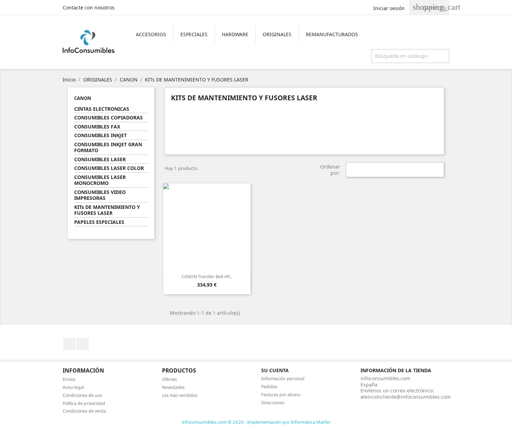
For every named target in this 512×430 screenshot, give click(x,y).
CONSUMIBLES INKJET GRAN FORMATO (108, 147)
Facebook (69, 344)
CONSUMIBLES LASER (100, 159)
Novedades (173, 387)
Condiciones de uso (82, 395)
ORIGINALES (277, 34)
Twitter (83, 344)
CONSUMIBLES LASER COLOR (109, 168)
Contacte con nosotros (89, 7)
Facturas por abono (280, 395)
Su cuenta (275, 370)
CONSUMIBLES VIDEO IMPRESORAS (100, 195)
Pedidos (269, 387)
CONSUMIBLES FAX (97, 127)
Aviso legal (73, 387)
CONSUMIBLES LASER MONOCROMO (100, 180)
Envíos (69, 379)
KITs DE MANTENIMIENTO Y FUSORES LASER (107, 210)
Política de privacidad (84, 403)
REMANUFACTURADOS (332, 34)
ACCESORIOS (151, 34)
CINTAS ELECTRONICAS (101, 109)
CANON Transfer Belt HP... (206, 277)
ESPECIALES (194, 34)
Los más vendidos (179, 395)
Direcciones (273, 403)
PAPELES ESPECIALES (99, 222)
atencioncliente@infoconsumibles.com (405, 396)
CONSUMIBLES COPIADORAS (108, 118)
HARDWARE (235, 34)
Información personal (282, 379)
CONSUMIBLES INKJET (100, 135)
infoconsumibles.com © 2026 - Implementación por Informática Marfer (256, 422)
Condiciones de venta (84, 411)
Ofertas (169, 379)
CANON (82, 98)
